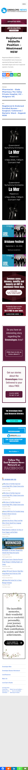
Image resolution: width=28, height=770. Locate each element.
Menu (24, 4)
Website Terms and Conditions (16, 689)
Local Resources (6, 675)
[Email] (19, 74)
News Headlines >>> (14, 451)
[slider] (15, 265)
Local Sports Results (7, 683)
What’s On (4, 679)
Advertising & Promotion (15, 692)
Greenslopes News (6, 666)
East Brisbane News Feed (9, 479)
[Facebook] (4, 74)
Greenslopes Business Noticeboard (11, 670)
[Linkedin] (11, 74)
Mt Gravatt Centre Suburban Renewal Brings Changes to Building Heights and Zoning (12, 561)
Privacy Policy (5, 689)
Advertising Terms (5, 691)
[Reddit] (7, 74)
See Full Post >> (6, 78)
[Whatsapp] (15, 74)
